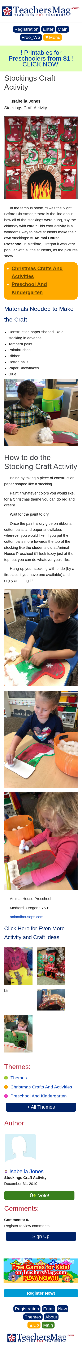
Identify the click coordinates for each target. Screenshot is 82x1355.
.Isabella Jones (26, 1171)
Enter (48, 29)
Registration (26, 29)
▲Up (34, 1325)
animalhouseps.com (26, 917)
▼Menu (52, 37)
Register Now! (41, 1293)
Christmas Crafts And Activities (41, 1086)
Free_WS (31, 37)
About (51, 1316)
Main (63, 29)
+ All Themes (41, 1107)
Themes (18, 1077)
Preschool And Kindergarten (38, 1095)
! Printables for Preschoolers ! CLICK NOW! (41, 58)
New (62, 1308)
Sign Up (40, 1236)
